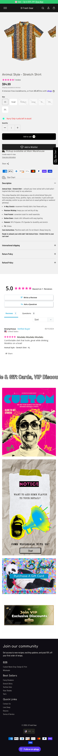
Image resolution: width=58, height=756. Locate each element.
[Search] (43, 8)
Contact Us (7, 704)
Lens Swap (6, 707)
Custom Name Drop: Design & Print (15, 667)
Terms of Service (8, 714)
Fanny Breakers (8, 680)
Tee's (4, 694)
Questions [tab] (26, 313)
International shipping (11, 245)
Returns (5, 711)
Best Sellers (10, 675)
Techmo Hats (7, 687)
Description (6, 183)
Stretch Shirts (7, 683)
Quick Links (10, 699)
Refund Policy (7, 262)
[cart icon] (54, 8)
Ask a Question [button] (30, 304)
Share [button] (10, 353)
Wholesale (6, 670)
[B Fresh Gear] (29, 422)
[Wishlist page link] (37, 8)
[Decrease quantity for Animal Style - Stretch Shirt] (5, 128)
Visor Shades (7, 690)
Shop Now (39, 2)
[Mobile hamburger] (5, 8)
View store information (9, 157)
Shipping (4, 87)
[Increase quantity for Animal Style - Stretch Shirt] (17, 128)
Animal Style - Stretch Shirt (15, 347)
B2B (5, 662)
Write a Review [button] (30, 297)
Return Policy (7, 254)
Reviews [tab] (9, 313)
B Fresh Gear (32, 725)
